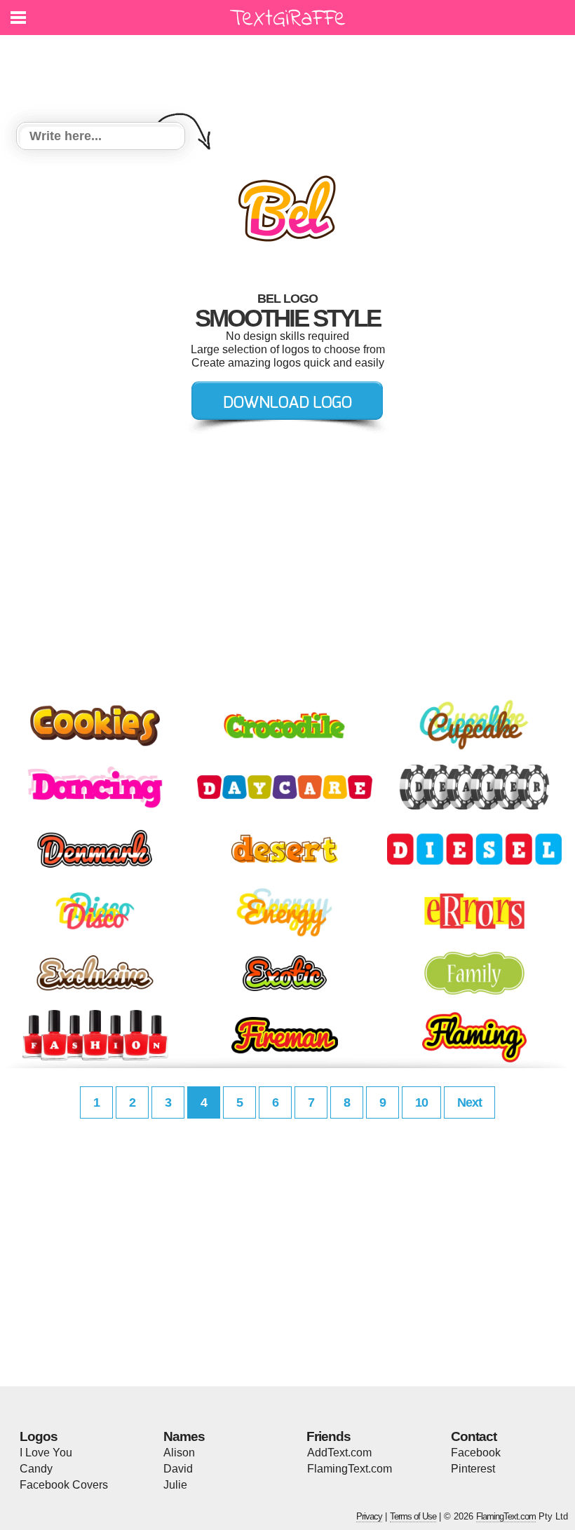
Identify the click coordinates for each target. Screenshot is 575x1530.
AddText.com (339, 1453)
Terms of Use (413, 1516)
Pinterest (473, 1469)
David (178, 1469)
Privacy (369, 1516)
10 (421, 1102)
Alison (179, 1453)
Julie (175, 1485)
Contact (473, 1436)
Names (184, 1436)
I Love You (46, 1453)
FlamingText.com (349, 1469)
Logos (39, 1436)
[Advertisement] (291, 70)
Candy (36, 1469)
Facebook (476, 1453)
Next (469, 1102)
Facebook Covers (64, 1485)
